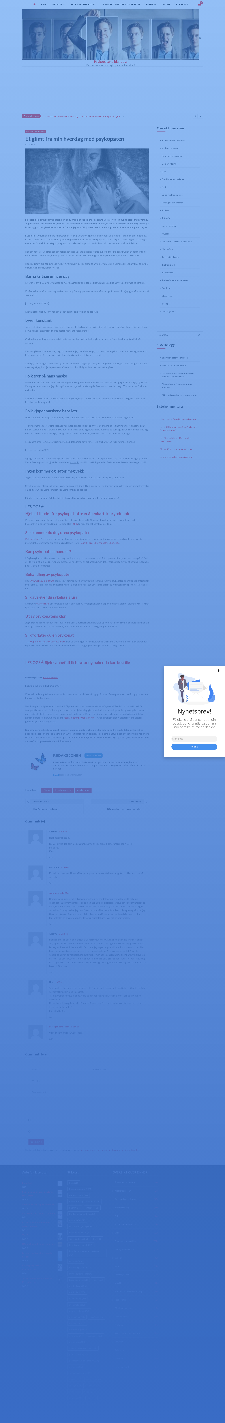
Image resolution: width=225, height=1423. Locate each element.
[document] (112, 711)
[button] (220, 670)
